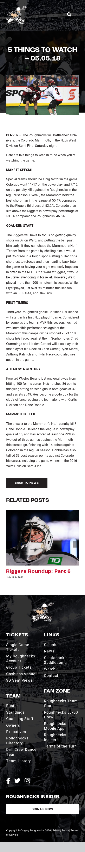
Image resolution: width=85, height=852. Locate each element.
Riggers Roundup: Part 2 (38, 571)
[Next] (76, 544)
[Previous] (9, 544)
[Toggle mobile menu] (77, 14)
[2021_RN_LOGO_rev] (42, 604)
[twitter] (17, 781)
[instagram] (27, 781)
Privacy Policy (61, 830)
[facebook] (8, 781)
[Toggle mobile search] (69, 14)
